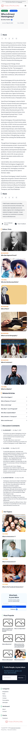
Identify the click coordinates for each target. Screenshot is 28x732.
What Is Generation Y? (9, 536)
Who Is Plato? (5, 309)
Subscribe (14, 606)
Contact (4, 711)
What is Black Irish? (7, 644)
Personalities (5, 700)
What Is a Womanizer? (7, 659)
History (4, 696)
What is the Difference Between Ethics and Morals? (7, 630)
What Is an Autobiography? (9, 335)
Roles (3, 693)
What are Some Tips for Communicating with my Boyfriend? (19, 645)
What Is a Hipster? (6, 389)
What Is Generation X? (9, 561)
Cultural (4, 280)
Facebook (5, 718)
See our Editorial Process (8, 223)
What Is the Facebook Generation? (12, 587)
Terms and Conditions (11, 729)
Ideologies (5, 702)
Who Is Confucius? (6, 362)
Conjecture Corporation (15, 727)
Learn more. (20, 2)
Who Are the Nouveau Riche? (10, 282)
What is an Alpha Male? (19, 628)
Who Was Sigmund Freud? (9, 255)
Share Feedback (21, 223)
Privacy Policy (4, 729)
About (4, 709)
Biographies (4, 253)
